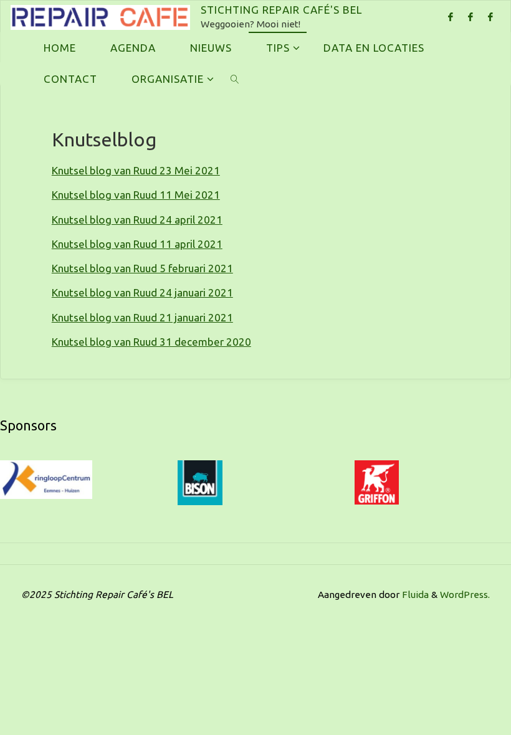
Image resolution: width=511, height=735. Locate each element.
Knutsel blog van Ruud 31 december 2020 (151, 342)
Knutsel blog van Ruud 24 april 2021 (137, 219)
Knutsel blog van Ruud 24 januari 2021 (142, 292)
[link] (235, 78)
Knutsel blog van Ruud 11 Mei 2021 (136, 195)
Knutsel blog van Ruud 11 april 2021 (137, 244)
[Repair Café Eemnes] (490, 16)
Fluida (414, 594)
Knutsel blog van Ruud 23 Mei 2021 (136, 170)
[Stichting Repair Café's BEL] (100, 16)
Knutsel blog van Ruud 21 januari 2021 (142, 317)
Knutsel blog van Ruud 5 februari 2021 (142, 268)
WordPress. (465, 594)
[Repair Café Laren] (470, 16)
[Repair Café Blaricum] (451, 16)
